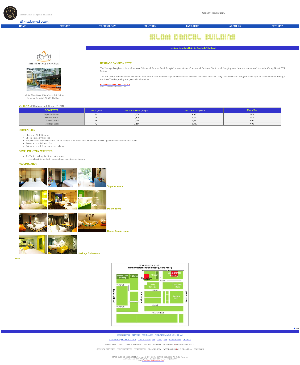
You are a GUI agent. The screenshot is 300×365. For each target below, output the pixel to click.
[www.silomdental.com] (10, 18)
